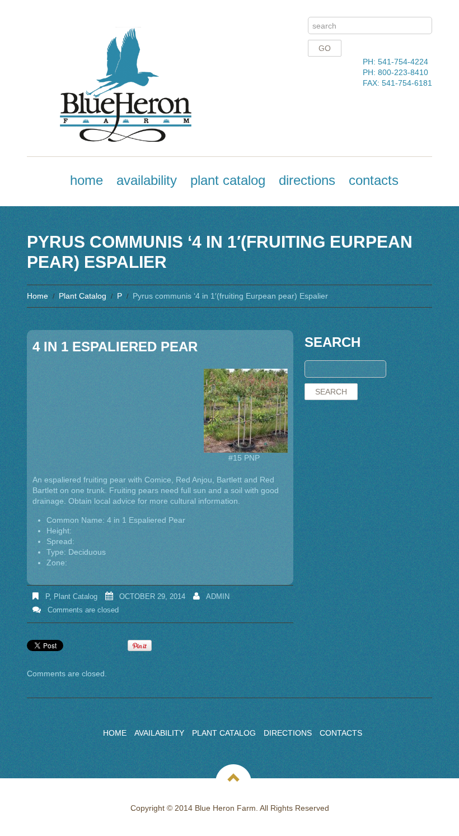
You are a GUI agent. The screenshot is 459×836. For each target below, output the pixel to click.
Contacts (374, 180)
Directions (307, 180)
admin (218, 596)
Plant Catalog (227, 180)
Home (86, 180)
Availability (146, 180)
